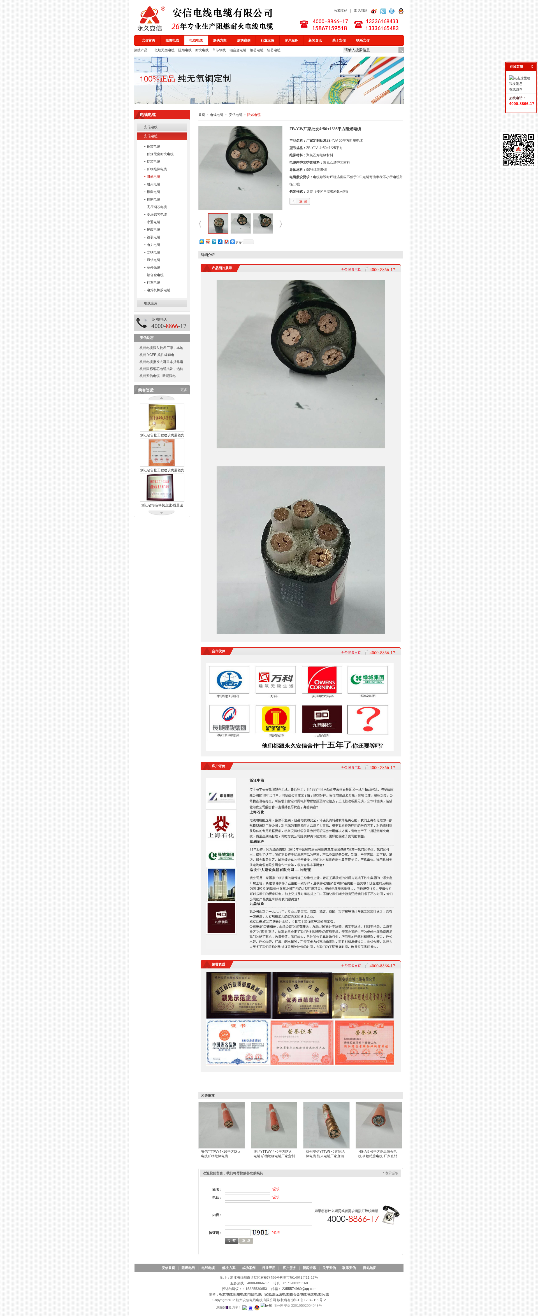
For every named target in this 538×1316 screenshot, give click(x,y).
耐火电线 (202, 50)
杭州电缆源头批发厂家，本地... (163, 348)
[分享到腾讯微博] (214, 241)
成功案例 (244, 40)
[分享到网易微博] (226, 241)
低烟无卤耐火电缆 (160, 154)
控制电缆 (153, 199)
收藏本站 (340, 11)
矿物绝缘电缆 (157, 169)
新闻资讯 (315, 40)
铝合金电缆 (238, 50)
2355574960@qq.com (299, 1289)
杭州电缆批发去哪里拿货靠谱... (163, 362)
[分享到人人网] (220, 241)
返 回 (303, 201)
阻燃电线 (172, 40)
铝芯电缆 (273, 50)
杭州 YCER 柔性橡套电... (158, 355)
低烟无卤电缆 (164, 50)
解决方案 (220, 40)
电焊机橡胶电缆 (158, 290)
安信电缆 (150, 136)
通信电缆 (153, 260)
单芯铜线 (219, 50)
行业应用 (267, 40)
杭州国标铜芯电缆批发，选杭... (163, 369)
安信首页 (148, 40)
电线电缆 (196, 40)
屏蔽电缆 (153, 230)
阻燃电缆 (153, 177)
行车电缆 (153, 283)
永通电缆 (153, 222)
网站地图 (370, 1268)
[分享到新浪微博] (208, 241)
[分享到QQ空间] (201, 241)
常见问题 (360, 11)
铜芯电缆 (257, 50)
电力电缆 (153, 245)
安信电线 (150, 127)
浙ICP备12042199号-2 (308, 1300)
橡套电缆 (153, 192)
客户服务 (291, 40)
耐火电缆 (153, 184)
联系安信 (363, 40)
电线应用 (150, 303)
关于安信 (339, 40)
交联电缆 (153, 252)
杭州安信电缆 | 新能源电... (159, 376)
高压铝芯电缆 (157, 214)
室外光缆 (153, 267)
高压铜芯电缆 (157, 207)
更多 (183, 390)
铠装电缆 (153, 237)
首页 (201, 115)
